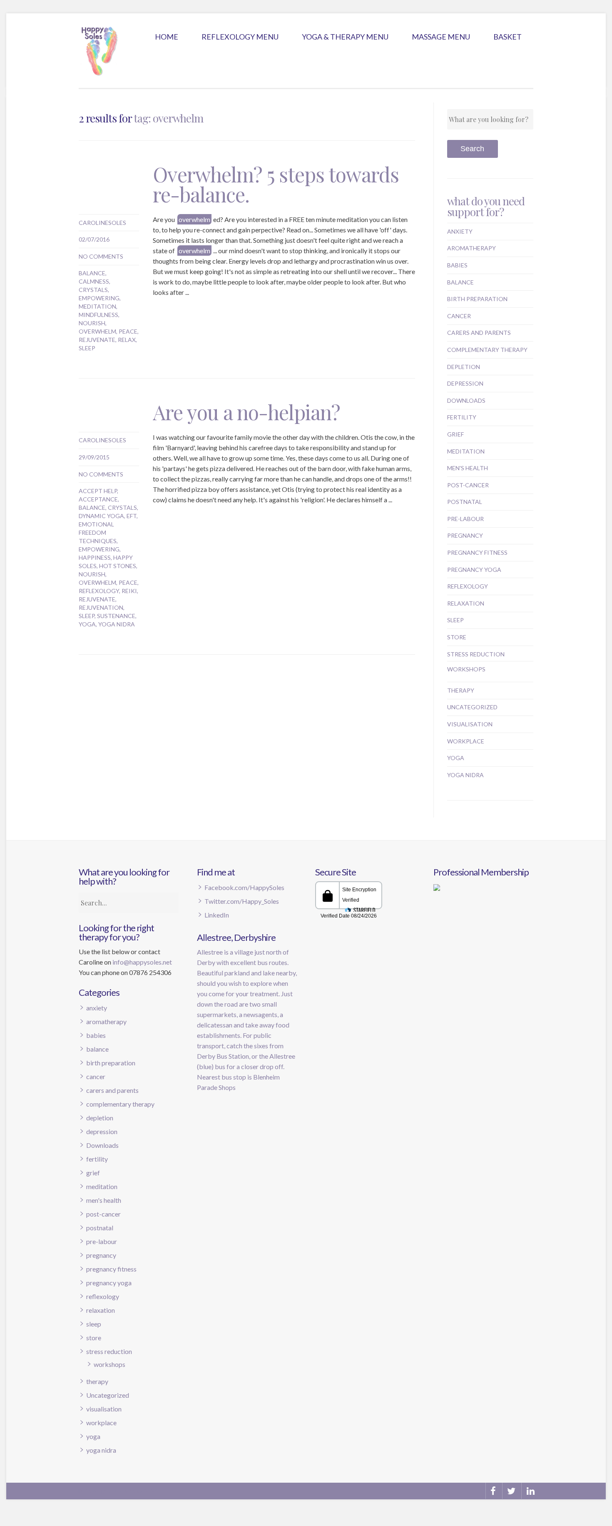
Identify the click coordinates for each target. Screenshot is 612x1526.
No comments (101, 256)
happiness (95, 557)
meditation (97, 306)
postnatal (464, 501)
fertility (461, 417)
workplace (465, 741)
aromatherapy (471, 248)
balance (92, 273)
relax (127, 339)
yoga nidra (116, 624)
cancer (459, 315)
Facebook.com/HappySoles (244, 887)
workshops (466, 669)
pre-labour (465, 518)
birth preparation (477, 298)
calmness (94, 281)
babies (457, 265)
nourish (92, 323)
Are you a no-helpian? (246, 412)
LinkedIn (216, 915)
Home (166, 36)
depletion (463, 366)
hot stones (117, 565)
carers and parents (479, 332)
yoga (87, 624)
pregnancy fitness (477, 552)
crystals (93, 289)
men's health (467, 467)
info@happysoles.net (142, 962)
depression (465, 383)
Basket (507, 36)
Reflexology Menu (240, 36)
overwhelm (97, 331)
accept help (98, 490)
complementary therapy (487, 349)
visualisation (470, 724)
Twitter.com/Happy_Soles (241, 901)
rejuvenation (101, 607)
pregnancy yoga (474, 569)
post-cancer (468, 485)
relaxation (465, 603)
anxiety (460, 231)
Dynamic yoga (101, 515)
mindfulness (98, 314)
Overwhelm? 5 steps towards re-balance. (276, 184)
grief (455, 434)
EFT (132, 515)
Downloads (466, 400)
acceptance (98, 499)
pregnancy (465, 535)
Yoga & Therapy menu (345, 36)
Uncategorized (472, 707)
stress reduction (476, 654)
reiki (129, 590)
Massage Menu (441, 36)
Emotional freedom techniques (98, 532)
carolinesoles (102, 222)
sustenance (116, 615)
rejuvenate (97, 339)
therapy (460, 690)
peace (128, 331)
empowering (99, 298)
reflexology (99, 590)
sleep (87, 348)
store (456, 637)
